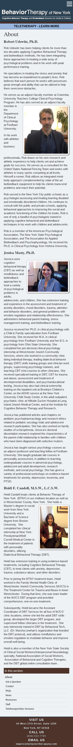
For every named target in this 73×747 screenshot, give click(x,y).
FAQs (8, 691)
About (8, 677)
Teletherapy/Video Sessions (20, 709)
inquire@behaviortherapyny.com (36, 744)
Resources (11, 700)
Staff (8, 704)
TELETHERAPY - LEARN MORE (36, 26)
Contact (9, 686)
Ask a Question (13, 682)
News (8, 695)
